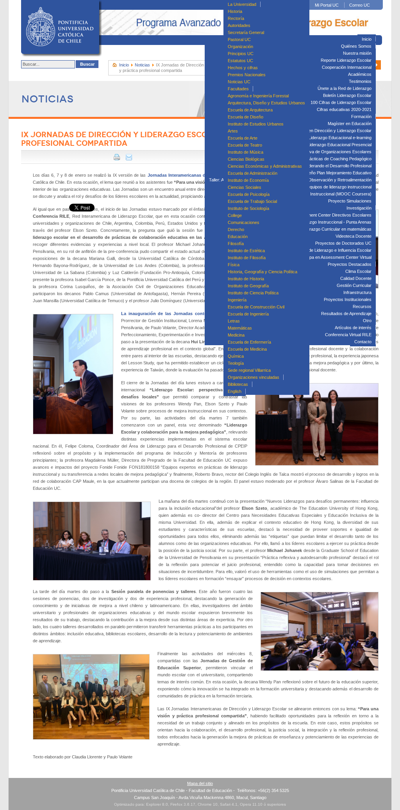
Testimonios (360, 81)
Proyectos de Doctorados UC (343, 243)
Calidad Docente (355, 278)
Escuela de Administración (252, 173)
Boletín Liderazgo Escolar (347, 95)
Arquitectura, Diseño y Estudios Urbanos (266, 102)
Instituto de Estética (246, 250)
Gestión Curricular (354, 285)
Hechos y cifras (243, 67)
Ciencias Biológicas (246, 159)
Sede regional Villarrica (249, 370)
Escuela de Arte (242, 138)
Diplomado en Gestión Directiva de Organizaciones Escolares (312, 151)
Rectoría (236, 18)
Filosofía (236, 243)
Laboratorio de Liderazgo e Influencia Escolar (328, 250)
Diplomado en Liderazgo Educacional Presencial (325, 144)
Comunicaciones (243, 222)
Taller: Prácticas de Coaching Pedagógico (332, 158)
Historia (235, 11)
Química (236, 356)
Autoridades (239, 25)
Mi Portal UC (327, 5)
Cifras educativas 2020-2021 (344, 109)
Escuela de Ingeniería (248, 314)
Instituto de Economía (248, 180)
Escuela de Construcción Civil (256, 307)
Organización (240, 46)
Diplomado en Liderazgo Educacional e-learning (326, 137)
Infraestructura (357, 292)
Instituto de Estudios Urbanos (256, 124)
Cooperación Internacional (346, 67)
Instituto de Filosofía (247, 257)
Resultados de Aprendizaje (346, 313)
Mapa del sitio (200, 783)
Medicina (236, 335)
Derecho (236, 229)
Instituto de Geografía (248, 285)
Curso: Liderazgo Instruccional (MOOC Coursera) (323, 194)
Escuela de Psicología (249, 194)
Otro (367, 320)
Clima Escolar (358, 271)
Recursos (362, 306)
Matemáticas (240, 328)
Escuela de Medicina (247, 349)
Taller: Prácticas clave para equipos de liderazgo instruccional (313, 187)
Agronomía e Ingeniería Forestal (258, 95)
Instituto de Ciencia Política (253, 292)
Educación (238, 236)
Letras (234, 321)
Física (233, 264)
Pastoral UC (239, 39)
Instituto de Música (245, 152)
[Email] (129, 158)
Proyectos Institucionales (347, 299)
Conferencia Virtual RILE (348, 334)
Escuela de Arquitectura (250, 110)
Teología (236, 363)
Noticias (142, 65)
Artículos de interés (353, 327)
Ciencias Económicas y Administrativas (265, 166)
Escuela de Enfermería (249, 342)
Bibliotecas (238, 384)
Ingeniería (237, 299)
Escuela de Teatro (245, 145)
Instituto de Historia (246, 278)
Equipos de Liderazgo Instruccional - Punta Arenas (323, 222)
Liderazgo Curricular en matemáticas (336, 229)
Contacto (362, 341)
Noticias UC (239, 81)
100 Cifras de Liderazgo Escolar (341, 102)
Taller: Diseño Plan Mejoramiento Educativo (330, 172)
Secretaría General (246, 32)
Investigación (358, 208)
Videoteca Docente (353, 236)
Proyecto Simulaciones (349, 201)
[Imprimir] (117, 158)
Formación (361, 116)
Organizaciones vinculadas (253, 377)
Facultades (238, 88)
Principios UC (241, 53)
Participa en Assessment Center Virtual (334, 257)
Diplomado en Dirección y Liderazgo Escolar (329, 130)
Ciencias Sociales (244, 187)
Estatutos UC (240, 60)
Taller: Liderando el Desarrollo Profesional (332, 165)
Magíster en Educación (349, 123)
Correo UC (359, 5)
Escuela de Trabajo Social (252, 201)
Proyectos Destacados (349, 264)
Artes (233, 131)
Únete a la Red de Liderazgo (344, 88)
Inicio (366, 39)
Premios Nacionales (247, 74)
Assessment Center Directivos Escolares (332, 215)
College (235, 215)
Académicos (359, 74)
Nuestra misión (357, 53)
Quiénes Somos (356, 46)
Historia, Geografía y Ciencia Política (262, 271)
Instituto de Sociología (248, 208)
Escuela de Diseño (245, 117)
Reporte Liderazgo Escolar (346, 60)
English (234, 391)
